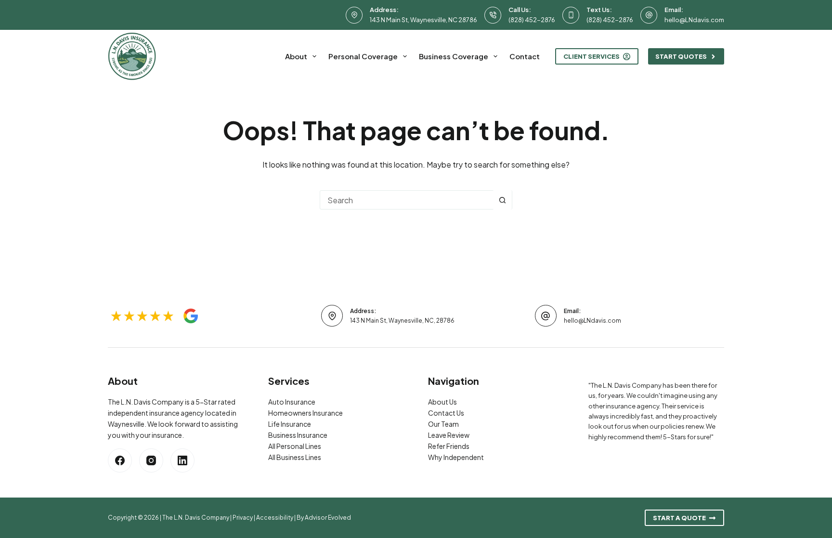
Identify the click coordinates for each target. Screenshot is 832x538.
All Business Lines (294, 457)
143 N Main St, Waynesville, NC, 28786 (402, 320)
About (296, 56)
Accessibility (274, 517)
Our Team (443, 424)
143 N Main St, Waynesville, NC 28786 (423, 20)
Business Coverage (453, 56)
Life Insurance (289, 424)
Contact (524, 56)
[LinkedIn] (182, 460)
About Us (442, 401)
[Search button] (502, 200)
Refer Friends (448, 446)
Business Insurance (297, 435)
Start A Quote (679, 518)
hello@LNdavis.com (694, 20)
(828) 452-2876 (531, 20)
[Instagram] (151, 460)
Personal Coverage (363, 56)
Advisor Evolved (328, 517)
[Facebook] (120, 460)
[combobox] (406, 200)
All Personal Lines (294, 446)
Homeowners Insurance (305, 412)
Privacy (243, 517)
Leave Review (448, 435)
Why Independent (456, 457)
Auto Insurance (291, 401)
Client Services (591, 56)
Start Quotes (681, 56)
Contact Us (446, 412)
